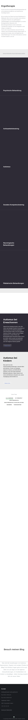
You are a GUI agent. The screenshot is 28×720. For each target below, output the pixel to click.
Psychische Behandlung (12, 90)
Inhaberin (9, 404)
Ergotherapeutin (14, 400)
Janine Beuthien (14, 439)
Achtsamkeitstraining (11, 129)
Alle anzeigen (9, 398)
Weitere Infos (7, 345)
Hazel (14, 595)
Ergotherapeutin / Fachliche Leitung (14, 402)
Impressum (3, 709)
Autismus (6, 167)
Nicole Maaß (14, 508)
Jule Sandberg (14, 543)
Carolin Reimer (14, 474)
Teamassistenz (17, 404)
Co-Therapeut (18, 398)
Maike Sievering (14, 526)
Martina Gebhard (14, 422)
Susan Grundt (14, 560)
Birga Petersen (14, 491)
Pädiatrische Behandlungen (13, 283)
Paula (14, 612)
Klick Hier (15, 656)
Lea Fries (14, 456)
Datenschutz (9, 709)
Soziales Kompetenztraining (13, 205)
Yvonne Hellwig (14, 577)
